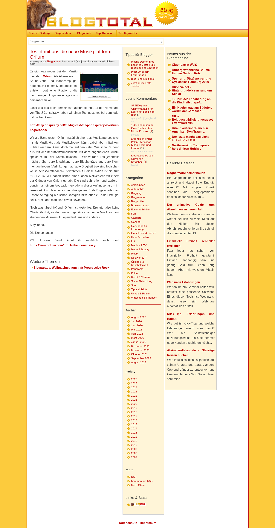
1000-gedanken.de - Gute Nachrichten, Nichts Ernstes (143, 128)
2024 (134, 387)
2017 (134, 416)
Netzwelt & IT (139, 257)
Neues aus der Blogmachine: (179, 56)
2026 (134, 379)
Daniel (134, 165)
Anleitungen (138, 184)
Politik (134, 272)
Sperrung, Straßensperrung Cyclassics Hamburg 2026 (191, 80)
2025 (134, 383)
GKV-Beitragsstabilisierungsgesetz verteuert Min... (192, 120)
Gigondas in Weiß (184, 64)
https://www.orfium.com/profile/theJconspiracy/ (63, 245)
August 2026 (138, 317)
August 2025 (138, 362)
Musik (134, 253)
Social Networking (141, 281)
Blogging (136, 193)
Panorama (137, 268)
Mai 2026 (136, 329)
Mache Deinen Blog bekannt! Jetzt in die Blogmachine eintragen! (145, 64)
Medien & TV (138, 245)
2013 (134, 432)
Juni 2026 (137, 325)
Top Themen (104, 33)
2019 (134, 407)
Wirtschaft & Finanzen (144, 297)
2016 (134, 420)
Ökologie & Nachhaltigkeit (139, 263)
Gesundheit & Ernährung (139, 227)
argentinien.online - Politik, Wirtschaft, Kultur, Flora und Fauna (142, 143)
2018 (134, 412)
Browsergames (140, 205)
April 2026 (137, 333)
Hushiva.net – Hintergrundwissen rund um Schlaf (192, 90)
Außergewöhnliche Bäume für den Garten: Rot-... (191, 71)
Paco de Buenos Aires (142, 151)
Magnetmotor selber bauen (186, 173)
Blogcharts (84, 33)
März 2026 (137, 337)
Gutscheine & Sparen (143, 233)
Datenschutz (128, 522)
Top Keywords (127, 33)
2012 (134, 436)
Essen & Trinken (140, 209)
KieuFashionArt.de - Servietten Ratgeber (143, 158)
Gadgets (136, 217)
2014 (134, 428)
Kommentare (141, 480)
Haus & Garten (140, 237)
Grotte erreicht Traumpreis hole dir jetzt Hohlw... (190, 147)
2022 (134, 395)
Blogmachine (63, 33)
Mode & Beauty (140, 249)
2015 (134, 424)
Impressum (148, 522)
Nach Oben (138, 485)
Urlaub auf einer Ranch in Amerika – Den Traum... (190, 130)
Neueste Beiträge (40, 33)
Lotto (134, 241)
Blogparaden (54, 61)
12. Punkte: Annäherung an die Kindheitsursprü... (191, 100)
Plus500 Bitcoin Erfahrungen (140, 73)
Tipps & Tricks (139, 289)
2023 (134, 391)
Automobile (137, 188)
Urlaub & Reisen (140, 293)
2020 (134, 403)
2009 (134, 449)
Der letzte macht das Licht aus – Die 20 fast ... (190, 138)
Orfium (47, 76)
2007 (134, 457)
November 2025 (140, 350)
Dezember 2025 (140, 345)
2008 (134, 453)
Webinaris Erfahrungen (183, 282)
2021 (134, 399)
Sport (134, 285)
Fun (133, 213)
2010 (134, 444)
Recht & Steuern (141, 277)
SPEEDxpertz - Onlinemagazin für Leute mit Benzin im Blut (143, 110)
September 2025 (141, 358)
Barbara (135, 134)
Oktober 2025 (139, 354)
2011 (134, 440)
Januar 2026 (138, 341)
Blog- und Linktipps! (143, 78)
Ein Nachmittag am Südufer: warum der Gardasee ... (192, 109)
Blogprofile (137, 201)
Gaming (135, 221)
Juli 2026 (136, 321)
